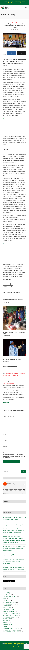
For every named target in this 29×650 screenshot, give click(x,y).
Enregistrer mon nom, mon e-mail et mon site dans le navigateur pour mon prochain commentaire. (14, 456)
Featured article (9, 609)
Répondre (5, 402)
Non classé (7, 619)
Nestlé (21, 284)
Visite (10, 286)
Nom (4, 434)
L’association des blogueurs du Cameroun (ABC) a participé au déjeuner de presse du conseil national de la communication (13, 530)
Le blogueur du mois (10, 617)
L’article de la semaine (11, 613)
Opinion (5, 621)
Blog (4, 598)
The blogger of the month (12, 632)
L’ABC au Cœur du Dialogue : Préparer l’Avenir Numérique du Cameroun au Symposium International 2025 (14, 548)
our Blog (6, 622)
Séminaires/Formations (11, 630)
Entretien (6, 606)
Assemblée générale (10, 596)
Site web (5, 446)
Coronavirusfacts (9, 604)
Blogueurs (6, 284)
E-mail (4, 440)
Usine (5, 286)
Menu (26, 7)
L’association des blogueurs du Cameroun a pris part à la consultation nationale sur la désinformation (14, 561)
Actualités (14, 22)
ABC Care (6, 593)
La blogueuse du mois (10, 615)
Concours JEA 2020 (9, 602)
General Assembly (9, 611)
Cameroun (14, 284)
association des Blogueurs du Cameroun (14, 643)
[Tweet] (21, 53)
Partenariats (7, 624)
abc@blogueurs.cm (20, 1)
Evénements (7, 608)
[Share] (11, 53)
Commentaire (6, 418)
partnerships (7, 626)
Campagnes (7, 600)
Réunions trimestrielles (11, 628)
